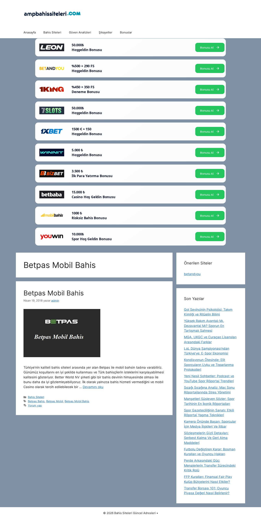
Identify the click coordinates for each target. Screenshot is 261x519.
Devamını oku (93, 387)
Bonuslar (126, 32)
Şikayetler (105, 32)
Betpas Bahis (36, 401)
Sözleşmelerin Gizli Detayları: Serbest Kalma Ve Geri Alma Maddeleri (206, 438)
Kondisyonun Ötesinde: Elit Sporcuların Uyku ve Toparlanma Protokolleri (209, 364)
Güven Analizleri (80, 32)
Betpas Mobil (54, 401)
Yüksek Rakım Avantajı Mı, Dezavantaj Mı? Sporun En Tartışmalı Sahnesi (204, 325)
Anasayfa (30, 32)
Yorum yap (35, 405)
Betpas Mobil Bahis (54, 293)
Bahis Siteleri (52, 32)
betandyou (192, 274)
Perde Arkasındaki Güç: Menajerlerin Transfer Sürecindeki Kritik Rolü (210, 465)
